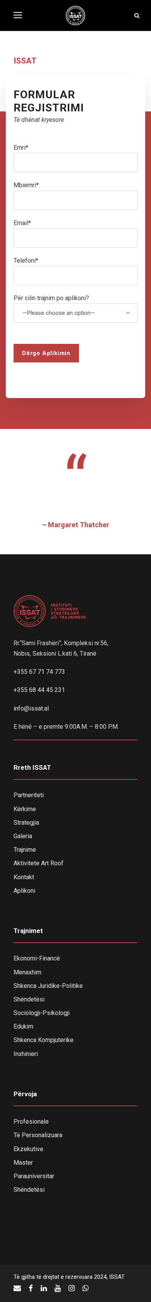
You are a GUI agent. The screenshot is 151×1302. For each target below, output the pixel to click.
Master (23, 1162)
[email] (17, 1288)
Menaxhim (27, 972)
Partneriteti (29, 795)
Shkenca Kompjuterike (44, 1040)
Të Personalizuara (38, 1135)
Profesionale (31, 1121)
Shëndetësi (29, 999)
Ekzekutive (28, 1149)
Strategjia (26, 822)
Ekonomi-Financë (37, 958)
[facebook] (31, 1288)
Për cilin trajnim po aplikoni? (51, 298)
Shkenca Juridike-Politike (48, 985)
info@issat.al (31, 708)
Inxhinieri (26, 1054)
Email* (22, 223)
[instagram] (72, 1288)
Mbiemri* (26, 185)
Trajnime (25, 849)
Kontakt (24, 877)
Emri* (21, 147)
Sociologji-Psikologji (42, 1013)
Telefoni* (26, 260)
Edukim (23, 1026)
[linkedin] (44, 1288)
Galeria (23, 836)
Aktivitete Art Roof (38, 863)
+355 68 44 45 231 (39, 690)
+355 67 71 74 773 (39, 671)
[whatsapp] (85, 1288)
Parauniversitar (34, 1176)
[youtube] (58, 1288)
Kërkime (25, 809)
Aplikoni (24, 890)
